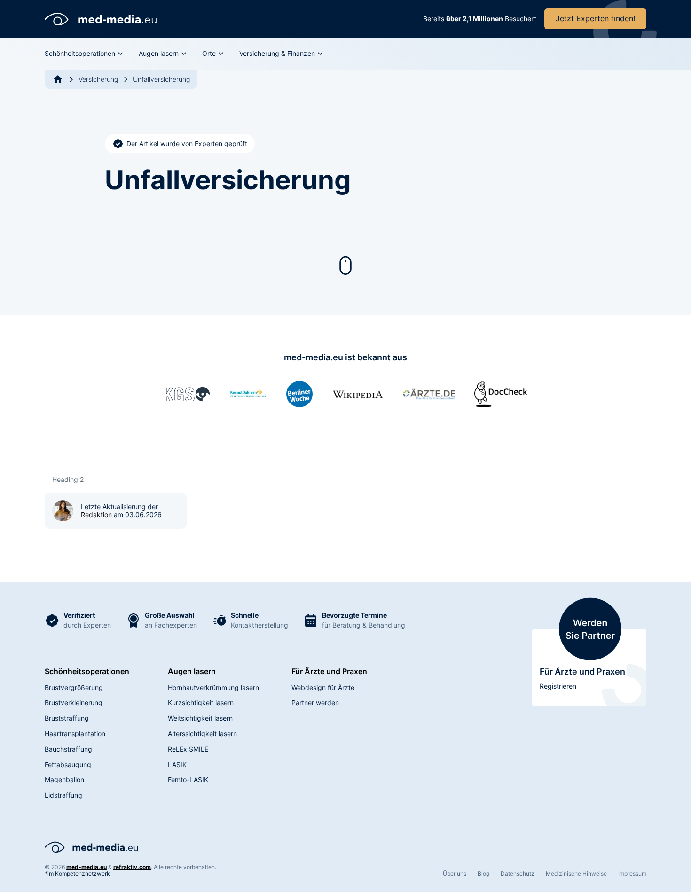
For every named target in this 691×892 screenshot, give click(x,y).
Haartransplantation (75, 733)
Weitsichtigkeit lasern (200, 718)
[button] (84, 53)
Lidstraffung (63, 795)
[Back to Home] (57, 79)
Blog (483, 873)
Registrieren (558, 686)
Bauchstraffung (68, 749)
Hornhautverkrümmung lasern (213, 687)
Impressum (632, 873)
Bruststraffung (67, 718)
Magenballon (64, 779)
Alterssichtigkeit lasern (202, 733)
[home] (101, 18)
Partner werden (315, 702)
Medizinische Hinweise (576, 873)
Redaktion (96, 515)
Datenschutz (517, 873)
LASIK (177, 764)
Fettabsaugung (68, 764)
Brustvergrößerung (74, 687)
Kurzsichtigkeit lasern (201, 702)
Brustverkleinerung (73, 702)
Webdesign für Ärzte (322, 687)
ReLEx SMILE (188, 749)
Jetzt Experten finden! (595, 18)
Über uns (454, 873)
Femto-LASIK (188, 779)
